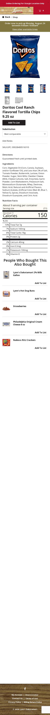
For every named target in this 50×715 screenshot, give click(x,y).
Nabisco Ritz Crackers (24, 340)
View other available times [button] (25, 29)
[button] (7, 88)
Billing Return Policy (33, 702)
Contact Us (17, 698)
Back (7, 17)
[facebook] (25, 688)
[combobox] (25, 134)
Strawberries (19, 306)
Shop (15, 17)
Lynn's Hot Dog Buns (24, 290)
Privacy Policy (14, 702)
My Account (17, 695)
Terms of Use (31, 698)
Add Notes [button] (7, 140)
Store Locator (31, 695)
